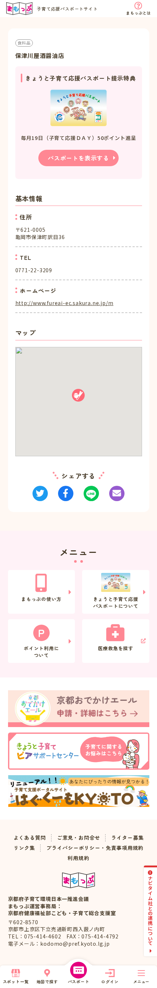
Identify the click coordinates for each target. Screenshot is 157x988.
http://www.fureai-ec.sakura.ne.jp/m (64, 302)
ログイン (109, 981)
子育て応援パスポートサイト (67, 8)
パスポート (78, 981)
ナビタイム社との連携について (150, 910)
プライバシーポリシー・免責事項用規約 (94, 847)
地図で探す (47, 981)
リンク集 (24, 847)
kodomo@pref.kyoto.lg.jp (75, 943)
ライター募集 (127, 837)
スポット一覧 (16, 981)
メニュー (141, 981)
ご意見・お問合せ (78, 837)
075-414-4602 (42, 936)
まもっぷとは (138, 13)
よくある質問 (30, 837)
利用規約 (78, 858)
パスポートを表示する (78, 157)
